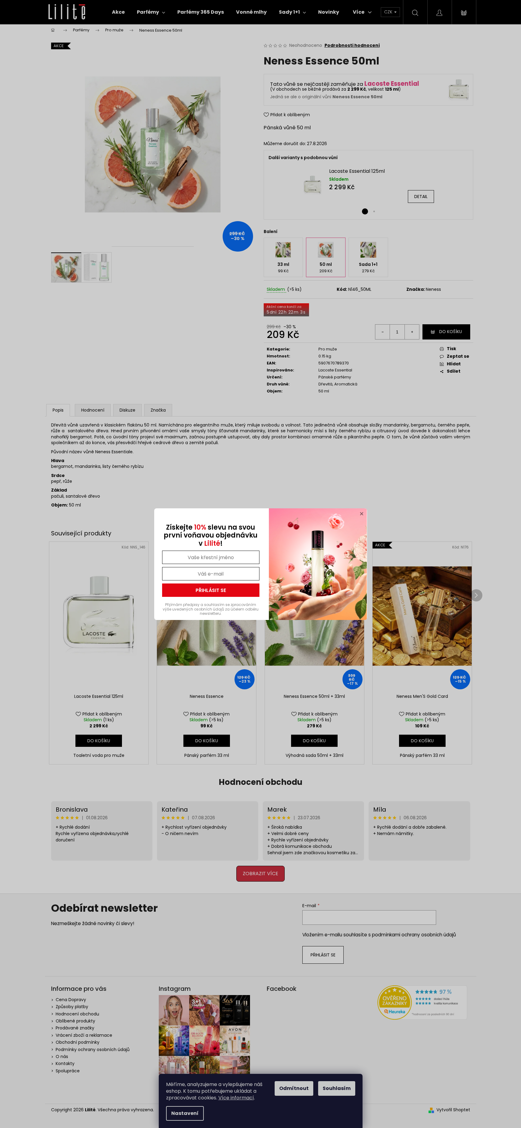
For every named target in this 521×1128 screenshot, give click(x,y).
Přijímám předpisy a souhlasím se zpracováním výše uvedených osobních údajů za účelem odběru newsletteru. (211, 609)
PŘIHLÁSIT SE (211, 590)
